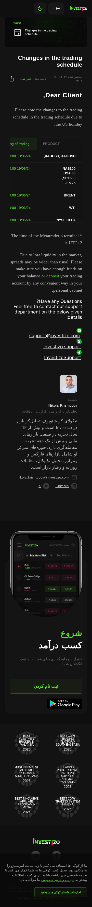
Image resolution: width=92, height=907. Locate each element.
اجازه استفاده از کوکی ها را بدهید (61, 892)
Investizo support (62, 347)
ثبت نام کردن (46, 686)
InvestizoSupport (62, 357)
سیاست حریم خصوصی (57, 880)
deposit (52, 275)
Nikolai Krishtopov (62, 405)
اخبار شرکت (24, 78)
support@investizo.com (54, 335)
